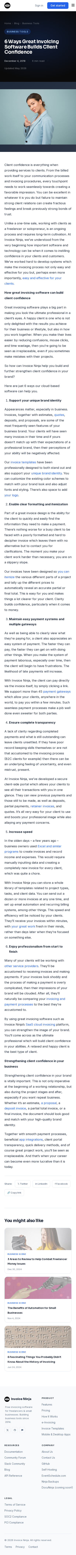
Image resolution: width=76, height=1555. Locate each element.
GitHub (46, 1463)
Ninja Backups (50, 1481)
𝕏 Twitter (23, 1183)
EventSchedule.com (54, 1475)
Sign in (39, 5)
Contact (33, 1546)
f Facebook (61, 1183)
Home (7, 23)
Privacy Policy (13, 1510)
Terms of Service (14, 1504)
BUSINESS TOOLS (17, 31)
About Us (47, 1451)
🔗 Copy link (14, 1192)
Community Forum (15, 1457)
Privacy (20, 1546)
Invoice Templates (53, 1428)
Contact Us (48, 1457)
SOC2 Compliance (15, 1516)
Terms (8, 1546)
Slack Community (14, 1463)
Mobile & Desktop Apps (56, 1434)
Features (47, 1404)
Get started (58, 5)
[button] (73, 5)
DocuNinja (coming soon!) (57, 1487)
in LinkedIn (41, 1183)
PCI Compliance (14, 1522)
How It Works (50, 1416)
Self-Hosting (49, 1469)
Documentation (13, 1451)
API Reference (13, 1475)
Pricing (46, 1410)
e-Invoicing (48, 1422)
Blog (16, 23)
